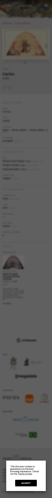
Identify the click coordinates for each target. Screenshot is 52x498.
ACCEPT (26, 483)
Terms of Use (25, 474)
